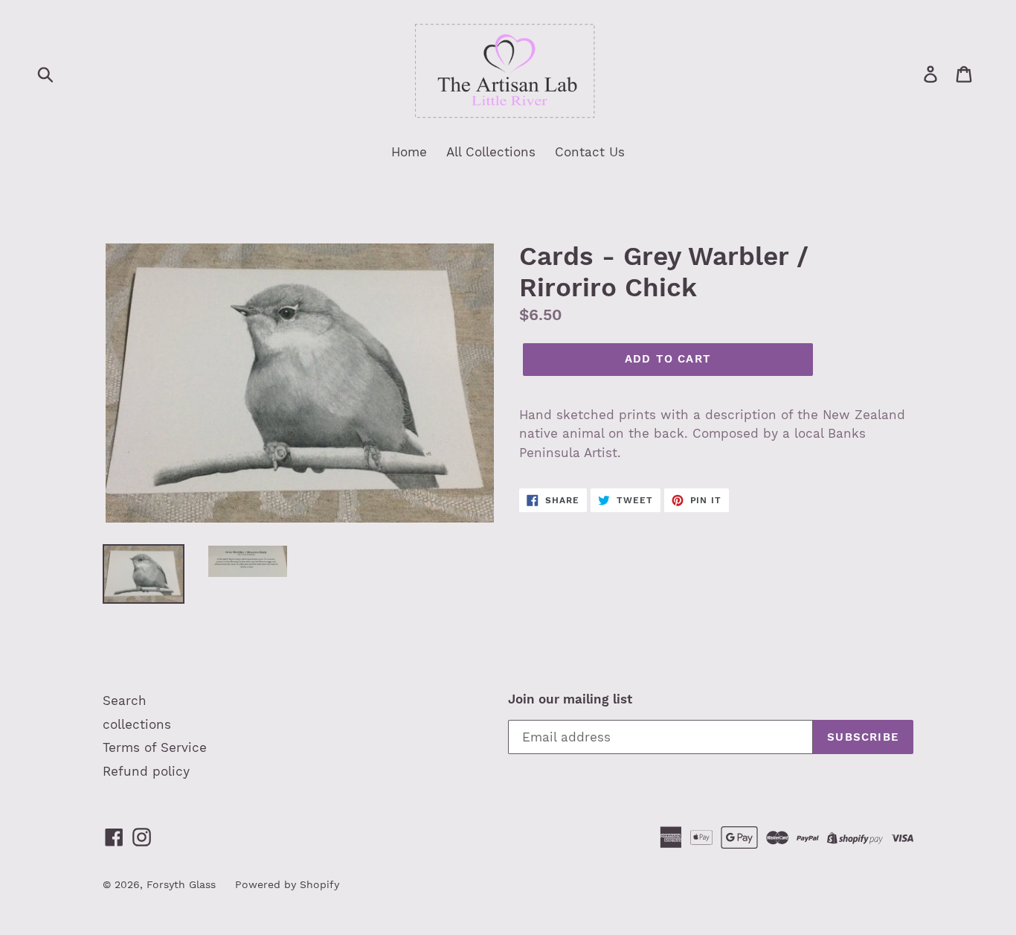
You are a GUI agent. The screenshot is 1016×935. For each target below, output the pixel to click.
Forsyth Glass (181, 884)
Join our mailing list (570, 699)
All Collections (491, 151)
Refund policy (146, 771)
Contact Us (590, 151)
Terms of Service (155, 747)
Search (125, 700)
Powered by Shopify (287, 884)
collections (137, 724)
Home (409, 151)
